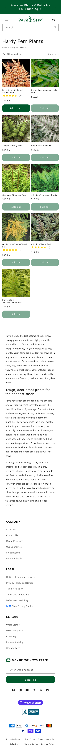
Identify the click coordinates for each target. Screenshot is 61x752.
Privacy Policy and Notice (19, 582)
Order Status (13, 624)
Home (4, 47)
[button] (6, 19)
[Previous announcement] (5, 7)
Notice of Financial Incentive (21, 576)
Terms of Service (31, 744)
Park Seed (16, 739)
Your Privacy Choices (23, 606)
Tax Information (14, 588)
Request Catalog (15, 642)
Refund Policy (15, 744)
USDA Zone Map (14, 630)
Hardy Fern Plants (18, 47)
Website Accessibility (17, 600)
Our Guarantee (14, 546)
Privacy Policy (29, 739)
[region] (30, 7)
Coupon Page (13, 647)
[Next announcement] (55, 7)
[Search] (55, 27)
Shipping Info (13, 552)
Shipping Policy (47, 744)
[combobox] (30, 27)
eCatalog (11, 636)
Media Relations (14, 540)
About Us (11, 529)
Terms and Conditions (17, 594)
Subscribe (30, 679)
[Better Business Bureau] (30, 712)
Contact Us (12, 535)
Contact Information (46, 739)
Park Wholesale (14, 558)
